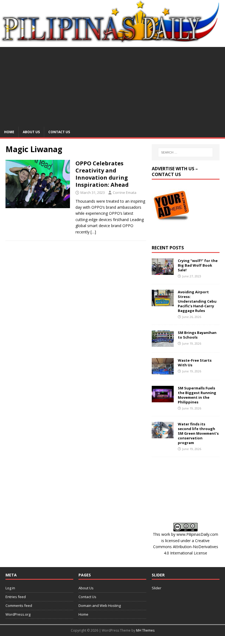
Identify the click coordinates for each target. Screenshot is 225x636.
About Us (31, 132)
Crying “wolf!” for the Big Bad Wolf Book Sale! (198, 265)
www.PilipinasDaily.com (197, 534)
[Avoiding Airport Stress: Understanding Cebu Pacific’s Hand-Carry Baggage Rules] (163, 303)
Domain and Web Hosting (99, 605)
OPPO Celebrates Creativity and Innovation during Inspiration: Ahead (102, 174)
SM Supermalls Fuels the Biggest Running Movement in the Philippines (197, 395)
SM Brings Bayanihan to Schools (197, 335)
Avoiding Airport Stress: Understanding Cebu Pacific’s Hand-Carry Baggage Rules (197, 301)
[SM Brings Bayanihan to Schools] (163, 343)
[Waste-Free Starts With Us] (163, 371)
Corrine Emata (124, 192)
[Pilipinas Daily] (112, 41)
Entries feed (15, 596)
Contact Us (59, 132)
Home (9, 132)
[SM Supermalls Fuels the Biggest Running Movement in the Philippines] (163, 399)
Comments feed (18, 605)
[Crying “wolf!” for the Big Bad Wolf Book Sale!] (163, 271)
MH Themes (145, 630)
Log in (10, 587)
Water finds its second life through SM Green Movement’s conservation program (198, 433)
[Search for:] (185, 152)
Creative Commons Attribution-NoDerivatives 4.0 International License (185, 547)
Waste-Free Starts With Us (195, 362)
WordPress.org (17, 614)
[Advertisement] (112, 85)
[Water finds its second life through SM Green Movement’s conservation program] (163, 435)
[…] (93, 232)
